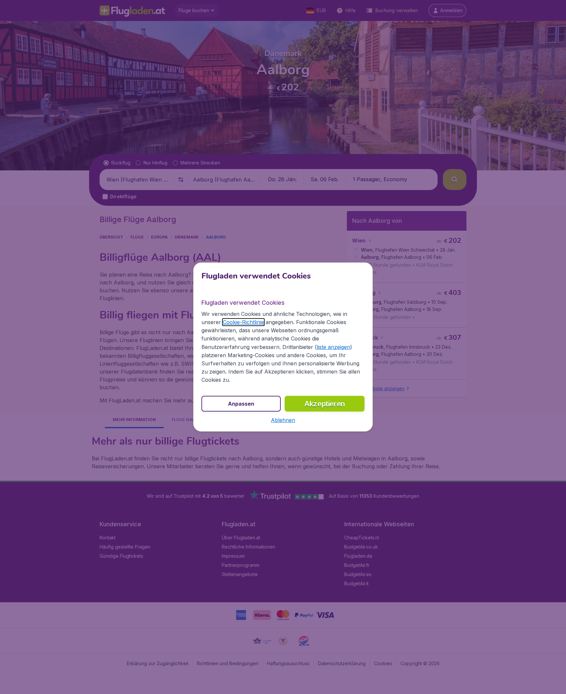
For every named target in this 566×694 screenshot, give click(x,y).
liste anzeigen (333, 347)
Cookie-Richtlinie (243, 322)
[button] (283, 420)
